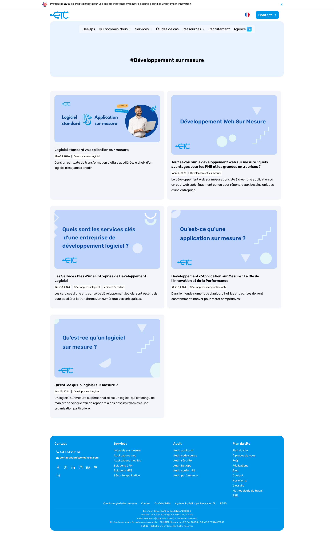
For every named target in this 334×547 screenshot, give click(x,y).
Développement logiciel (87, 156)
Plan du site (240, 450)
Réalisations (240, 465)
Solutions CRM (123, 465)
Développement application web (208, 287)
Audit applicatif (183, 450)
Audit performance (185, 475)
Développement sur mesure (205, 173)
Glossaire (238, 485)
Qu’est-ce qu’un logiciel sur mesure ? (86, 385)
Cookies (145, 503)
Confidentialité (162, 503)
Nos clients (240, 480)
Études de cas (167, 29)
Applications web (125, 455)
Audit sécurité (182, 460)
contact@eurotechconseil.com (79, 457)
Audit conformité (184, 470)
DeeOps (88, 29)
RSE (235, 495)
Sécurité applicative (127, 475)
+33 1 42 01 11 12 (70, 451)
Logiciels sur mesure (127, 450)
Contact (265, 15)
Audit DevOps (182, 465)
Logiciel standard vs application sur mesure (91, 150)
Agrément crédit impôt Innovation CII (195, 503)
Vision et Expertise (114, 287)
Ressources (191, 29)
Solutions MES (123, 470)
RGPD (223, 503)
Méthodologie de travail (248, 490)
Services (142, 29)
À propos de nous (244, 455)
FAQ (235, 460)
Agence (242, 29)
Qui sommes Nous (113, 29)
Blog (235, 470)
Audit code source (185, 455)
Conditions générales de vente (120, 503)
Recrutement (219, 29)
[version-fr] (247, 15)
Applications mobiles (127, 460)
